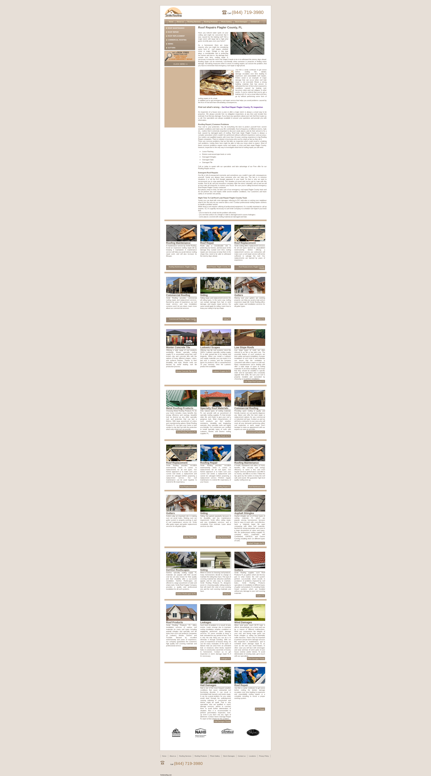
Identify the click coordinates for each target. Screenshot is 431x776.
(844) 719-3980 (248, 12)
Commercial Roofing (177, 40)
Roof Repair (173, 32)
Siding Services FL (223, 537)
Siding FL (226, 319)
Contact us (255, 22)
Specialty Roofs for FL (222, 436)
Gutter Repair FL (190, 537)
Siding (170, 44)
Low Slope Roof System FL (254, 381)
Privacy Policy (264, 756)
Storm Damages (241, 22)
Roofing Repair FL (223, 487)
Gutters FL (260, 319)
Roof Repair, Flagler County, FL (218, 267)
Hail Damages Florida (222, 721)
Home (171, 22)
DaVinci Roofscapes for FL (186, 594)
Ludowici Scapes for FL (221, 371)
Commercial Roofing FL (255, 432)
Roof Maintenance (176, 28)
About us (180, 22)
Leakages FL (225, 659)
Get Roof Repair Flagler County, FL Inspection (242, 107)
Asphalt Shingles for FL (255, 543)
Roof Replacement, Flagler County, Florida (251, 267)
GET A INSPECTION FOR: (180, 58)
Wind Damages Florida (256, 659)
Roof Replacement (176, 36)
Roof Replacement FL (188, 487)
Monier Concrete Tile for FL (186, 371)
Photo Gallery (226, 22)
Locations (252, 756)
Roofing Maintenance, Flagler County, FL (182, 267)
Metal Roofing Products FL (186, 432)
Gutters (171, 48)
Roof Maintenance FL (256, 487)
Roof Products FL (189, 648)
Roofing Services (194, 22)
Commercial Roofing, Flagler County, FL (182, 320)
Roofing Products (211, 22)
